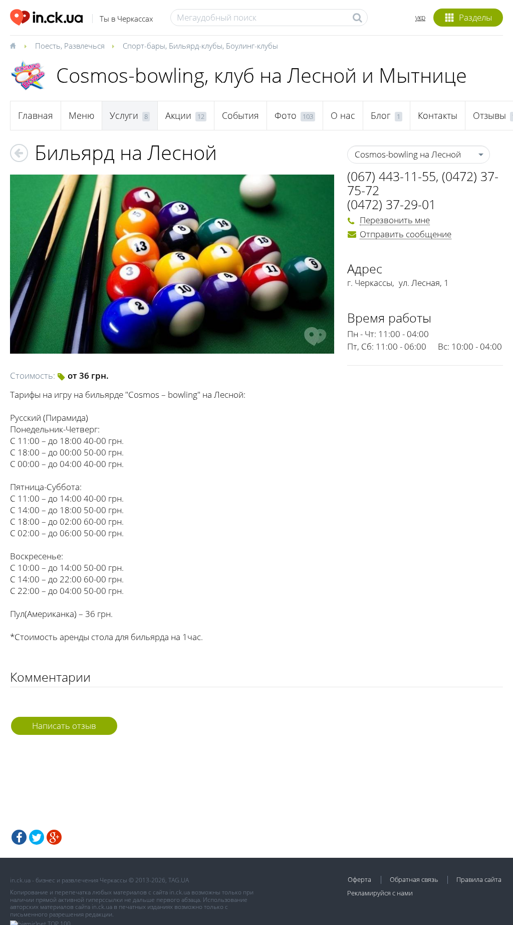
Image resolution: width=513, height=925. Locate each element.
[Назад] (19, 153)
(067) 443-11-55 (391, 176)
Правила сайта (478, 879)
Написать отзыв (64, 725)
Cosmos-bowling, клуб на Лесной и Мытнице (261, 75)
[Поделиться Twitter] (36, 837)
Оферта (359, 879)
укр (420, 17)
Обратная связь (414, 879)
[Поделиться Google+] (54, 837)
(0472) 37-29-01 (391, 204)
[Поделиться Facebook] (19, 837)
